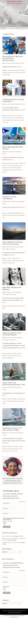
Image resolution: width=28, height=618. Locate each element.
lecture (14, 167)
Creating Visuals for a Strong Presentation (13, 100)
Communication (8, 115)
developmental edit (18, 260)
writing (4, 172)
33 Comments (12, 294)
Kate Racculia (11, 263)
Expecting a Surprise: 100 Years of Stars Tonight (12, 429)
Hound (15, 115)
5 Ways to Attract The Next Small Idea (11, 542)
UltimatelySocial (14, 617)
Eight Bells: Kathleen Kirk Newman (11, 288)
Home (4, 28)
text (4, 590)
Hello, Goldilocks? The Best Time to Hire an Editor (12, 243)
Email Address (6, 503)
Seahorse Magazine (8, 358)
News (9, 70)
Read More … (19, 67)
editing (4, 263)
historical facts (16, 356)
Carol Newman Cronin (14, 1)
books (9, 72)
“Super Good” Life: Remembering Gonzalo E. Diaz (13, 383)
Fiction (10, 258)
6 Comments (12, 249)
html (5, 588)
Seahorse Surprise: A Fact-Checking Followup (12, 334)
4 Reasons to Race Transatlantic (9, 198)
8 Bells (14, 399)
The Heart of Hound (17, 120)
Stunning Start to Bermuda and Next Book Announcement (12, 58)
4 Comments (12, 340)
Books (5, 70)
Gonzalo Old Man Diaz (13, 401)
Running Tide (15, 70)
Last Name (5, 513)
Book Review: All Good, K (8, 536)
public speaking (6, 120)
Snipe (9, 399)
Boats (5, 522)
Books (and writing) (8, 521)
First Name (5, 508)
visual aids (5, 122)
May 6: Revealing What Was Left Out (12, 148)
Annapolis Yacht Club (12, 449)
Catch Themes (18, 612)
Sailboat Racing (16, 213)
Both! (5, 524)
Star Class (15, 451)
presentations (20, 118)
